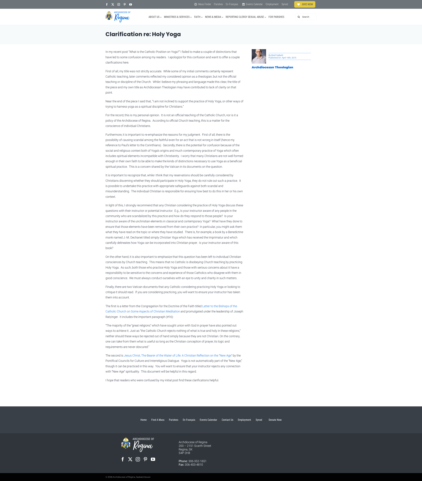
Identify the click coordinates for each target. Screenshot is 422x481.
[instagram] (118, 4)
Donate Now (275, 419)
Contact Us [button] (227, 419)
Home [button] (143, 419)
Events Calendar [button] (208, 419)
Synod (259, 419)
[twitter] (112, 4)
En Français (189, 419)
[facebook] (107, 4)
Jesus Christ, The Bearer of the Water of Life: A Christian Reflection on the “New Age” (178, 355)
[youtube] (130, 4)
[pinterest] (124, 4)
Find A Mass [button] (157, 419)
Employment (244, 419)
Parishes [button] (173, 419)
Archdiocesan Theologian (272, 67)
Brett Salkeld (277, 55)
